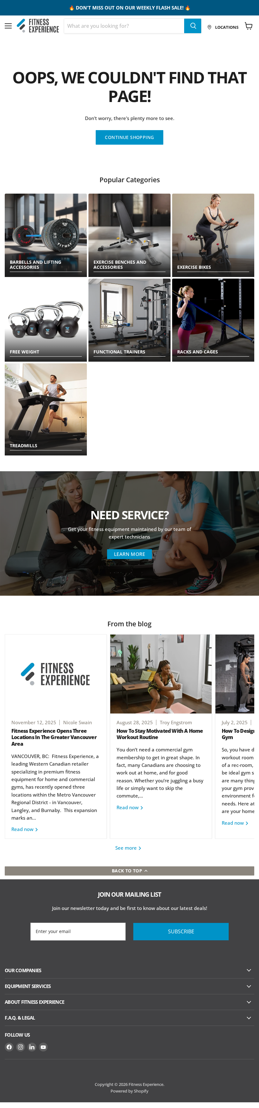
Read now (23, 829)
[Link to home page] (38, 26)
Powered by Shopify (129, 1091)
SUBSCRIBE (181, 931)
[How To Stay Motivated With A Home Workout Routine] (161, 674)
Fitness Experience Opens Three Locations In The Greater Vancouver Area (54, 737)
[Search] (192, 26)
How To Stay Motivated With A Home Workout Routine (160, 734)
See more (126, 848)
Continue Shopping (129, 137)
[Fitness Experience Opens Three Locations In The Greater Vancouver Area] (55, 674)
